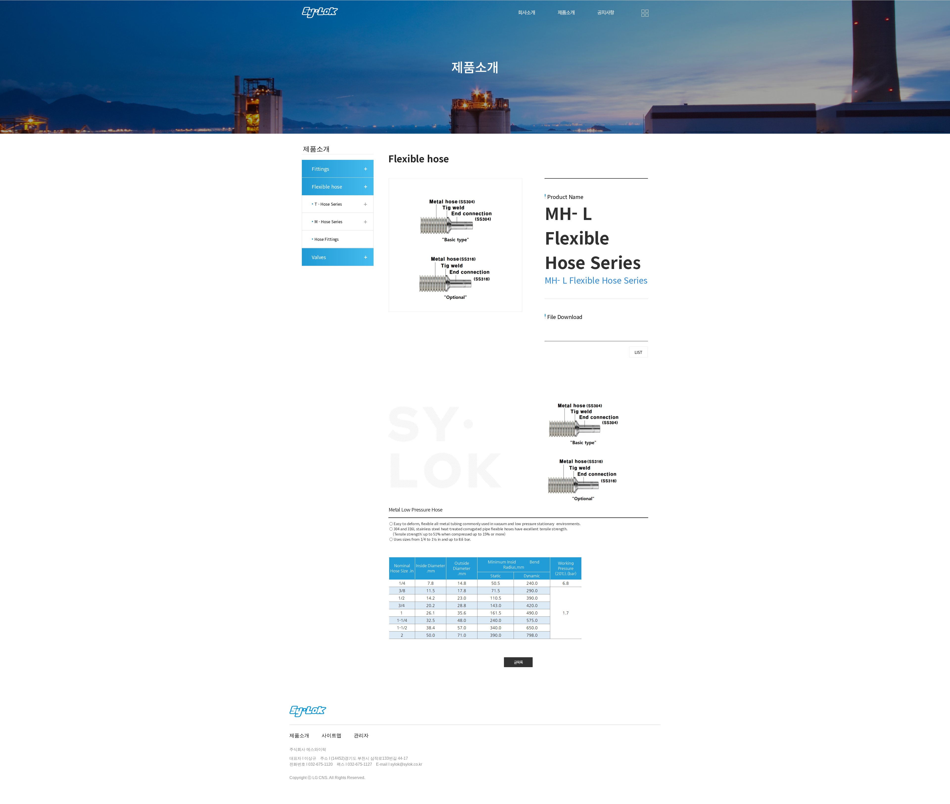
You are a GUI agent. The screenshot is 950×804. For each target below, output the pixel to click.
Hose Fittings (326, 239)
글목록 (518, 662)
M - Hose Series (328, 221)
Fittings (320, 168)
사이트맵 (331, 735)
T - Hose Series (328, 204)
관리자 (361, 735)
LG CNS (319, 778)
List (638, 352)
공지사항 (605, 12)
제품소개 (566, 12)
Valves (319, 257)
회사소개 (526, 12)
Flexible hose (327, 186)
